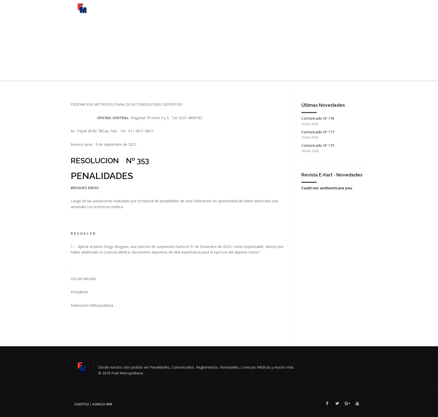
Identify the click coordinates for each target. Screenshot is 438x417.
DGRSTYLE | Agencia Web (93, 404)
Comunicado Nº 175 (317, 145)
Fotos (238, 11)
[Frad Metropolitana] (82, 7)
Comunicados (215, 11)
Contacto (344, 11)
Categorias (181, 11)
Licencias (321, 11)
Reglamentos (262, 11)
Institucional (153, 11)
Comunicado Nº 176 (317, 118)
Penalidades (296, 11)
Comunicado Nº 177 (317, 132)
